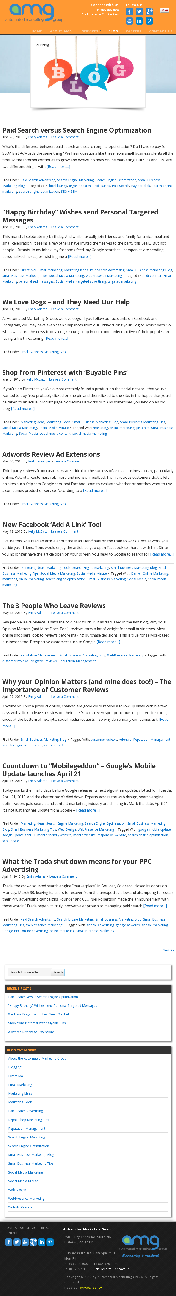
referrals (125, 739)
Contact (11, 1233)
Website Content (20, 1207)
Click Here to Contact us (111, 1269)
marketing (100, 428)
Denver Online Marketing (149, 573)
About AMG (59, 31)
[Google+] (33, 1245)
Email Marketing (50, 270)
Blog (113, 31)
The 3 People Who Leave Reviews (54, 605)
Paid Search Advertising (38, 180)
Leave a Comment (65, 137)
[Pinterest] (50, 1245)
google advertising (100, 925)
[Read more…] (58, 166)
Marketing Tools (58, 422)
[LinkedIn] (42, 1245)
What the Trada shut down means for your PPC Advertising (76, 865)
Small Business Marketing (107, 579)
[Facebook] (9, 1245)
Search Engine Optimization (116, 180)
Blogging (14, 1067)
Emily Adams (37, 137)
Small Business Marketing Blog (149, 270)
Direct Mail (29, 270)
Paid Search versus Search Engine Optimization (76, 130)
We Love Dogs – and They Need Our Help (66, 302)
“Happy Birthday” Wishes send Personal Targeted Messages (80, 216)
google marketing (155, 925)
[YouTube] (25, 1245)
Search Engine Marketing (75, 180)
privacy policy (91, 1287)
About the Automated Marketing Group (37, 1058)
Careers (133, 31)
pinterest (142, 428)
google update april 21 (19, 835)
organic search (80, 186)
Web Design (67, 829)
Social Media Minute (54, 428)
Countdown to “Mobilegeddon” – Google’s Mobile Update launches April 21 (79, 769)
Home (37, 31)
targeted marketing (122, 281)
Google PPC (11, 931)
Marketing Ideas (76, 270)
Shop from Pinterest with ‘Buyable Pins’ (65, 372)
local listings (58, 186)
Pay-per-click (140, 186)
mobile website (84, 835)
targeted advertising (91, 281)
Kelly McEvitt (35, 379)
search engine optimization (39, 191)
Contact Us (161, 31)
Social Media (65, 281)
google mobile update (154, 829)
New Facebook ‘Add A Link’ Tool (52, 524)
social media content (55, 433)
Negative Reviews (43, 661)
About (20, 1228)
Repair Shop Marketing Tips (28, 1120)
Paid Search (120, 186)
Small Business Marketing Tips (24, 275)
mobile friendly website (54, 835)
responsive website (112, 835)
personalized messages (36, 281)
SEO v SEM (69, 191)
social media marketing (89, 433)
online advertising (35, 931)
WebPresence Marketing (104, 275)
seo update (10, 841)
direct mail (154, 275)
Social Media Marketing (66, 275)
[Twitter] (17, 1245)
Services (88, 31)
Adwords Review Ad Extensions (51, 454)
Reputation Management (39, 655)
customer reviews (15, 661)
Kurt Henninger (39, 461)
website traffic (54, 745)
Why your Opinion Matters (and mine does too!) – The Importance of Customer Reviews (86, 685)
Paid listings (101, 186)
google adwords (128, 925)
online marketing (122, 428)
